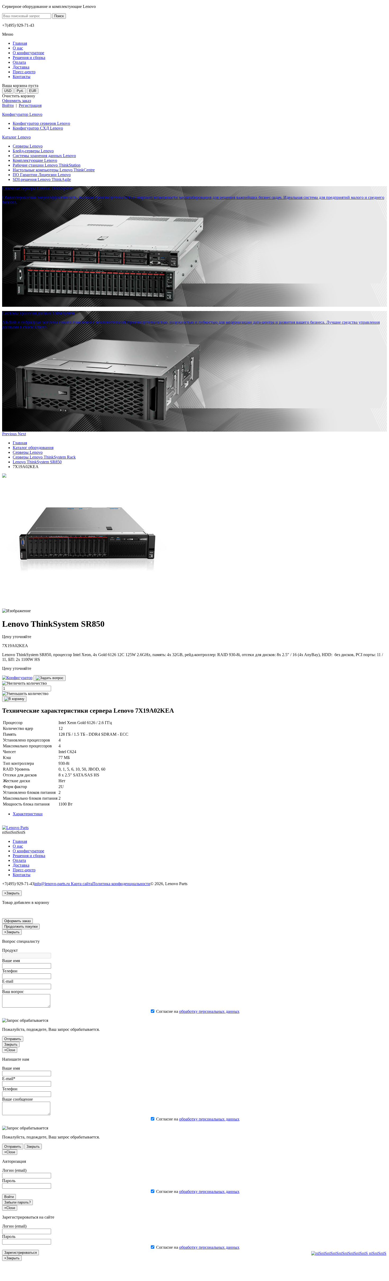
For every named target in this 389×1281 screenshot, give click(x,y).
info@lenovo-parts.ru (52, 883)
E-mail (7, 981)
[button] (10, 434)
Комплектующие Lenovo (35, 160)
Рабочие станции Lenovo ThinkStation (46, 165)
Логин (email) (14, 1170)
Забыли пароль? (17, 1202)
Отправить (12, 1039)
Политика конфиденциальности (121, 883)
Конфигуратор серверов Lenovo (41, 123)
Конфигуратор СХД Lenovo (38, 128)
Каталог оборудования (33, 447)
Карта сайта (81, 883)
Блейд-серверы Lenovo (33, 151)
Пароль (8, 1180)
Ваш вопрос (13, 991)
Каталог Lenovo (16, 137)
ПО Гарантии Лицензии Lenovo (42, 174)
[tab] (28, 814)
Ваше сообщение (17, 1099)
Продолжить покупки (21, 926)
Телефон (9, 971)
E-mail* (8, 1078)
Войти (8, 105)
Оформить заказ (16, 100)
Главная (20, 443)
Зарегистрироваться (20, 1253)
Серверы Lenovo (28, 146)
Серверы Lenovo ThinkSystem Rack (44, 457)
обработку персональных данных (209, 1011)
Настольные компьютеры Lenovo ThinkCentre (54, 170)
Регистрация (30, 105)
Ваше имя (11, 960)
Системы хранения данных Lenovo (44, 155)
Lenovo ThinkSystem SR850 (37, 462)
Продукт (10, 950)
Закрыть (10, 1044)
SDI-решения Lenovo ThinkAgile (42, 179)
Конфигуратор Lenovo (22, 114)
